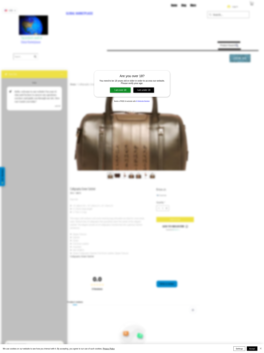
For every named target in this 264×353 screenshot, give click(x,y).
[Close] (260, 348)
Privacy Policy (109, 348)
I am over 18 (120, 90)
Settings (239, 348)
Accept (252, 348)
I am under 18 (143, 90)
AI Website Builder (143, 101)
